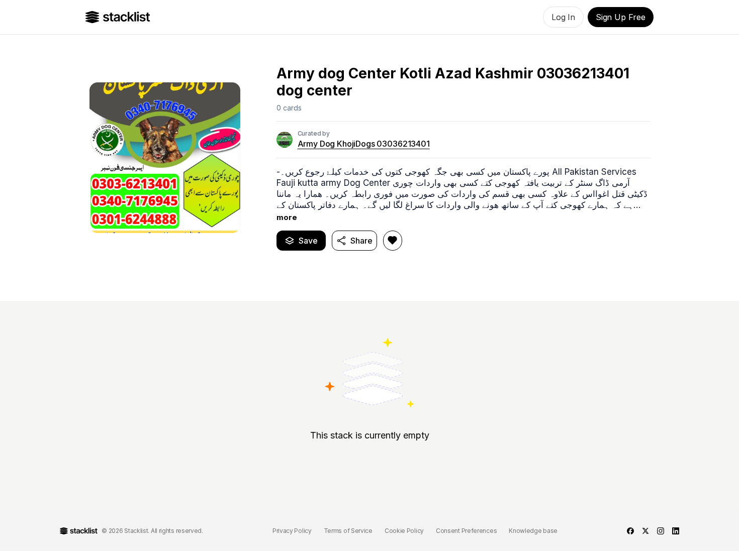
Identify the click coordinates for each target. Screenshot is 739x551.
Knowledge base (533, 530)
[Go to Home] (117, 17)
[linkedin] (675, 530)
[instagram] (660, 530)
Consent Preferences (466, 530)
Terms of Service (348, 530)
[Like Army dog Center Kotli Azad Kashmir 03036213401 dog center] (392, 241)
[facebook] (630, 530)
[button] (463, 194)
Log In (563, 17)
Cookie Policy (404, 530)
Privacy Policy (292, 530)
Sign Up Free (620, 17)
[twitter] (645, 530)
